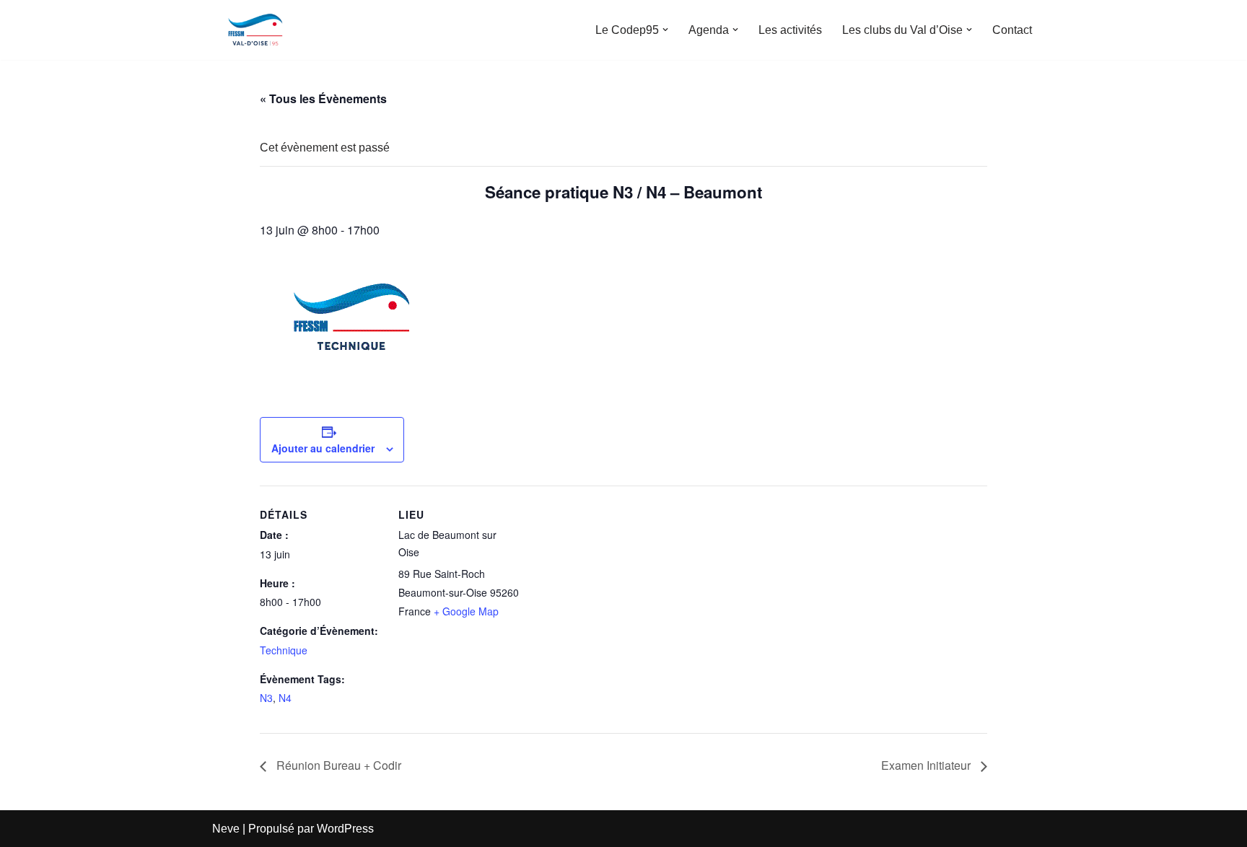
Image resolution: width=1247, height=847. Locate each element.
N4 (285, 697)
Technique (283, 650)
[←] (255, 30)
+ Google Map (466, 611)
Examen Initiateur (927, 765)
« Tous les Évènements (323, 98)
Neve (226, 828)
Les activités (790, 30)
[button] (665, 29)
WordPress (345, 828)
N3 (266, 697)
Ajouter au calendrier (323, 448)
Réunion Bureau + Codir (337, 765)
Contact (1012, 30)
